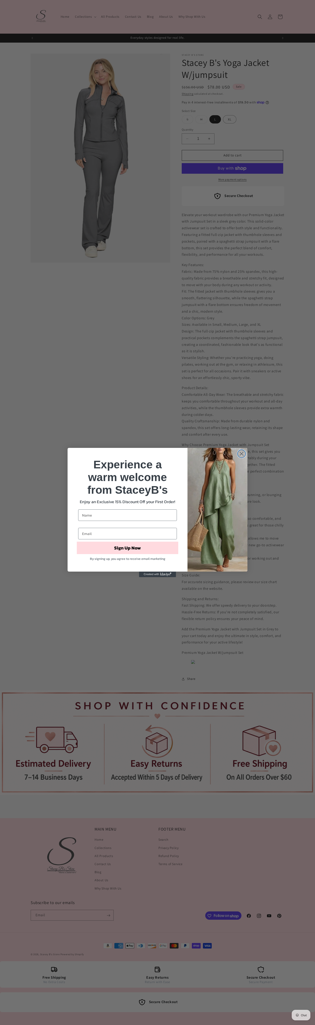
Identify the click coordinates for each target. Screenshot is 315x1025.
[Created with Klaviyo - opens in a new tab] (157, 574)
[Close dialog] (242, 454)
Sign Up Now (127, 547)
